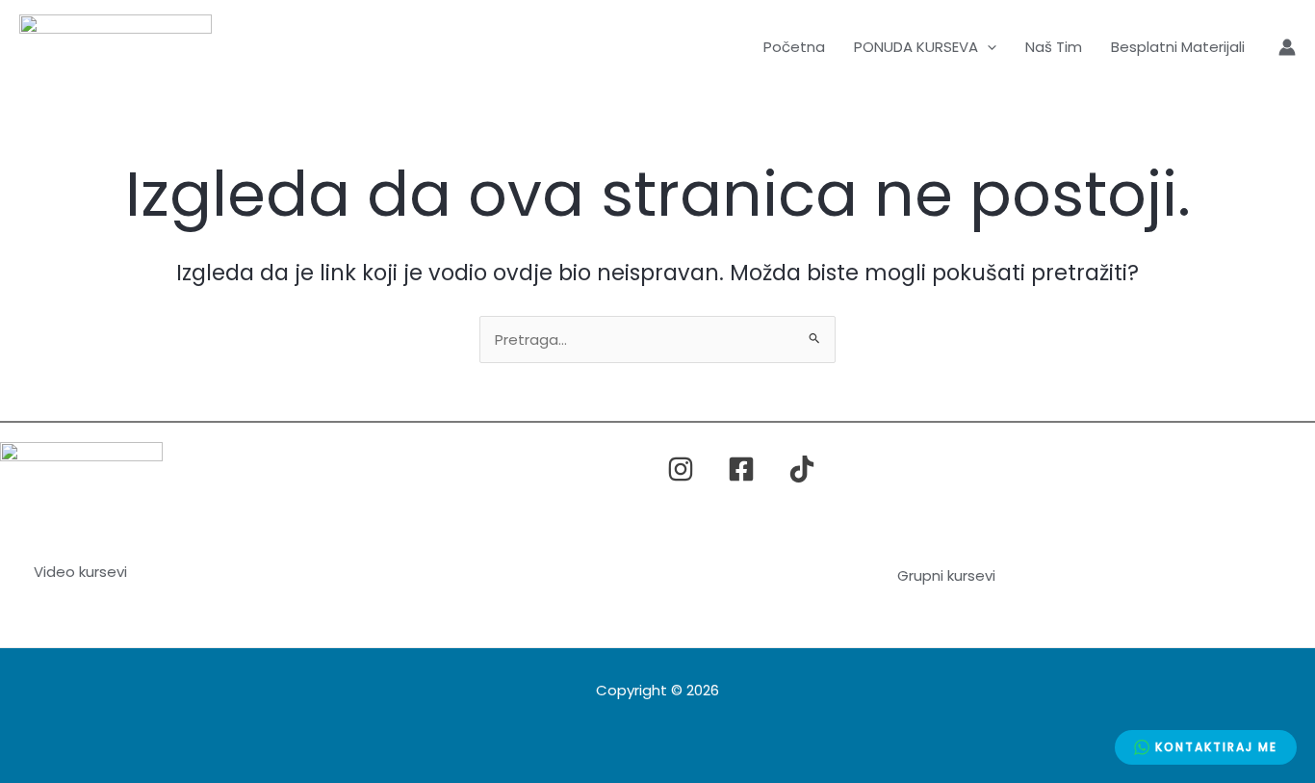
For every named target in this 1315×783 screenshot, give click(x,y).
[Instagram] (681, 469)
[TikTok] (802, 469)
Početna (794, 47)
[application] (987, 47)
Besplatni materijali (1178, 47)
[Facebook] (741, 469)
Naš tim (1053, 47)
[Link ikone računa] (1287, 47)
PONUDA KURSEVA (916, 47)
